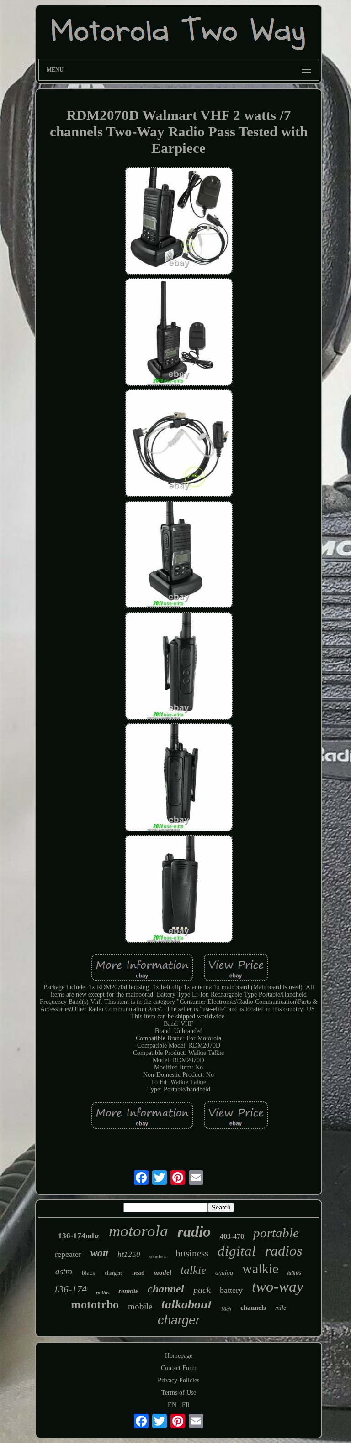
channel (166, 1289)
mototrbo (95, 1304)
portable (276, 1232)
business (192, 1253)
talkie (193, 1270)
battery (231, 1290)
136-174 (70, 1289)
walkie (260, 1268)
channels (253, 1307)
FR (186, 1404)
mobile (140, 1306)
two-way (277, 1286)
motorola (138, 1231)
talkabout (186, 1304)
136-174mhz (79, 1235)
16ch (226, 1309)
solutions (157, 1256)
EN (172, 1404)
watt (99, 1253)
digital (237, 1251)
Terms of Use (178, 1392)
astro (64, 1271)
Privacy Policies (178, 1380)
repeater (68, 1254)
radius (102, 1292)
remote (128, 1291)
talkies (294, 1273)
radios (283, 1250)
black (89, 1272)
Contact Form (179, 1368)
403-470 (232, 1236)
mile (280, 1307)
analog (224, 1272)
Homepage (178, 1355)
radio (194, 1231)
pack (202, 1290)
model (162, 1272)
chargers (114, 1273)
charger (179, 1320)
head (138, 1272)
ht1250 (128, 1254)
